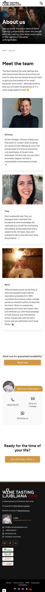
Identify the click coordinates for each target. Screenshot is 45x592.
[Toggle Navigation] (41, 3)
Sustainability (22, 585)
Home (4, 50)
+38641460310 (12, 405)
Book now (22, 362)
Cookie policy (35, 583)
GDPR (27, 583)
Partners (8, 583)
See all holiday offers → (22, 459)
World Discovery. (24, 511)
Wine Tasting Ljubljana (22, 506)
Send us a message (33, 404)
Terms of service (18, 583)
